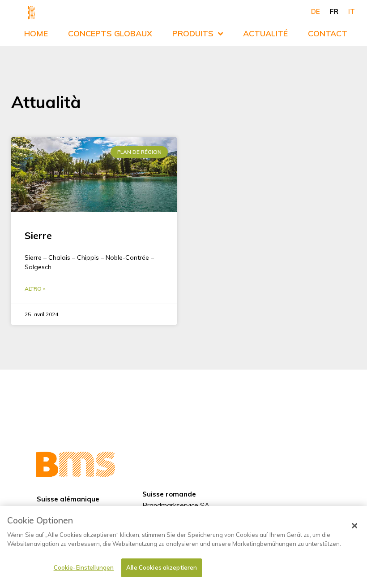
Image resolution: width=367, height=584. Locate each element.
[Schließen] (354, 526)
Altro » (35, 288)
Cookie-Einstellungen (84, 567)
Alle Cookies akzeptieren (161, 567)
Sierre (38, 235)
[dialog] (183, 545)
